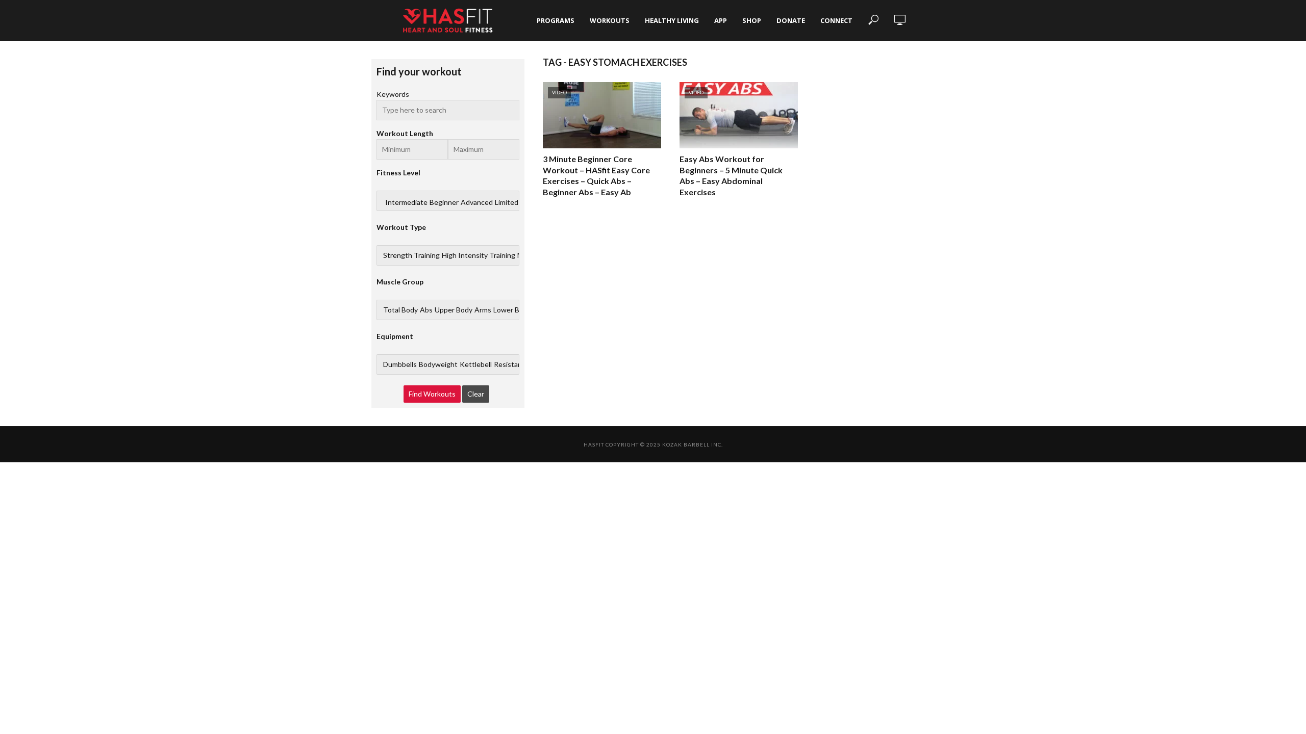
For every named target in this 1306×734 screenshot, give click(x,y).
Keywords (392, 94)
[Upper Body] (453, 309)
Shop (751, 20)
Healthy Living (672, 20)
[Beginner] (444, 202)
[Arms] (482, 309)
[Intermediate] (406, 202)
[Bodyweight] (438, 364)
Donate (790, 20)
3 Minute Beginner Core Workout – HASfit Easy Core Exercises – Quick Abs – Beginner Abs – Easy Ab (596, 175)
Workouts (610, 20)
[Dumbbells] (400, 364)
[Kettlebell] (476, 364)
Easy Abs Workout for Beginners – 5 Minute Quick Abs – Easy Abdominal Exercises (731, 175)
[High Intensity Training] (478, 255)
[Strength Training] (411, 255)
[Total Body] (400, 309)
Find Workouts (432, 393)
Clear (475, 393)
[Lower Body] (512, 309)
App (720, 20)
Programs (555, 20)
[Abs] (426, 309)
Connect (836, 20)
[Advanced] (477, 202)
